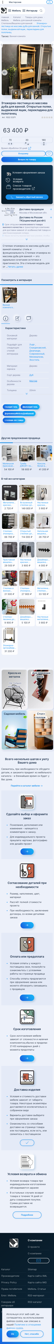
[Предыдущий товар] (1, 44)
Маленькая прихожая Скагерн (8, 465)
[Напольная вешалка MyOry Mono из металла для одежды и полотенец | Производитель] (44, 521)
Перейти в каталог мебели (25, 785)
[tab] (5, 318)
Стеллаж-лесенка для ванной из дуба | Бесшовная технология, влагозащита (9, 618)
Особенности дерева (14, 383)
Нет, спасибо (32, 1334)
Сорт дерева (13, 375)
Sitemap (32, 1269)
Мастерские (15, 2)
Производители (10, 1275)
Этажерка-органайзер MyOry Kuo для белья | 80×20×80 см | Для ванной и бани (8, 646)
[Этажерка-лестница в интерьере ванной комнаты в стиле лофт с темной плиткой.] (37, 95)
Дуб (31, 375)
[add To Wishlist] (49, 153)
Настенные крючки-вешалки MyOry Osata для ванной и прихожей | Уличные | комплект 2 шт (26, 561)
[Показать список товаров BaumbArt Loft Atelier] (8, 186)
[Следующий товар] (52, 44)
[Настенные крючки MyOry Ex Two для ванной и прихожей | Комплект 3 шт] (44, 492)
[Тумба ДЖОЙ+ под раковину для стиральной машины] (27, 453)
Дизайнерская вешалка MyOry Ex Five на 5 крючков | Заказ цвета (44, 561)
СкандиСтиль (11, 407)
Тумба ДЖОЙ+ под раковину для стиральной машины (27, 465)
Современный (36, 353)
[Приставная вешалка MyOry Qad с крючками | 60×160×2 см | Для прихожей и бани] (9, 549)
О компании (34, 1253)
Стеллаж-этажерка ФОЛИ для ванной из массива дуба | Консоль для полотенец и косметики (26, 589)
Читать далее (15, 266)
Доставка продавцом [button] (33, 211)
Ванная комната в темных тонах (8, 306)
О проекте (34, 1246)
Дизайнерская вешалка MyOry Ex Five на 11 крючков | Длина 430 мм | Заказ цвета (26, 618)
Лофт (32, 344)
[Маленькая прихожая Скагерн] (9, 453)
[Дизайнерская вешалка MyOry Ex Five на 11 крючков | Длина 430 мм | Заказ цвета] (26, 606)
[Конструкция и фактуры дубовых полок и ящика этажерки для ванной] (27, 69)
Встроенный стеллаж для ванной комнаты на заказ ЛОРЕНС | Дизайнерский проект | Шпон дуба (26, 504)
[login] (49, 2)
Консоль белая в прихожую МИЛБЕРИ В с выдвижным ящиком (44, 465)
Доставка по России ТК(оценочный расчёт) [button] (32, 219)
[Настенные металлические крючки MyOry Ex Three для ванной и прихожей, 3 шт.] (44, 606)
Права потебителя (11, 1288)
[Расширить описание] (27, 239)
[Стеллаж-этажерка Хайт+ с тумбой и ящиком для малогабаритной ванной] (9, 521)
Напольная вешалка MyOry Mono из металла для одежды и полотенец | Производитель (44, 532)
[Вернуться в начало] (4, 11)
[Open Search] (42, 11)
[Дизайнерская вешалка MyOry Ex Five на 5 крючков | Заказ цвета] (44, 549)
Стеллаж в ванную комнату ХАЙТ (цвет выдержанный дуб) (9, 589)
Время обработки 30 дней (14, 148)
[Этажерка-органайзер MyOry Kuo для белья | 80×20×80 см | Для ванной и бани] (9, 635)
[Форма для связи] (38, 1260)
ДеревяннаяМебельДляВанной (19, 413)
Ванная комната (17, 36)
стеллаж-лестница (14, 420)
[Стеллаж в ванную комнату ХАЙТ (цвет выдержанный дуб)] (9, 578)
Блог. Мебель (8, 1295)
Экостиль (34, 359)
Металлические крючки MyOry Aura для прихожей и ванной (9, 504)
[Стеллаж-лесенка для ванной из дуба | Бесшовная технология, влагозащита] (9, 606)
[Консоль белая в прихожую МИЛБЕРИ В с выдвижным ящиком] (44, 453)
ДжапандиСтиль (30, 407)
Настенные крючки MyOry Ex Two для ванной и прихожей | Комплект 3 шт (43, 504)
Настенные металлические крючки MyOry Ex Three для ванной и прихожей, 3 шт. (44, 618)
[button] (4, 2)
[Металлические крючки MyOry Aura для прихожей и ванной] (9, 492)
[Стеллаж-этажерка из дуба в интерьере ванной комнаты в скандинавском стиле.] (27, 95)
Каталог (5, 1269)
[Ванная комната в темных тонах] (9, 295)
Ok (12, 1334)
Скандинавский (37, 347)
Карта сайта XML (37, 1275)
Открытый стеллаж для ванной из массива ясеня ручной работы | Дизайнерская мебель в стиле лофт (26, 532)
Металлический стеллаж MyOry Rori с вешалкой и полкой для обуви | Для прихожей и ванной (44, 589)
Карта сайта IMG (37, 1282)
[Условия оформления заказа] (8, 174)
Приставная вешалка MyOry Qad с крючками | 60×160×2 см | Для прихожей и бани (9, 561)
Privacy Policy (9, 1282)
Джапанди (34, 350)
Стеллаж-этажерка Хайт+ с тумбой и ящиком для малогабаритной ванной (9, 532)
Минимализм (36, 356)
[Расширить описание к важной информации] (27, 394)
